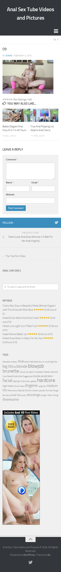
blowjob (36, 366)
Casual (22, 372)
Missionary (12, 390)
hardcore (46, 380)
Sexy (8, 395)
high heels (8, 385)
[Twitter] (56, 223)
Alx (48, 554)
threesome (11, 399)
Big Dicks (53, 362)
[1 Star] (4, 99)
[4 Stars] (10, 99)
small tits (15, 395)
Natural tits (23, 390)
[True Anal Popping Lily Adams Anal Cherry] (44, 115)
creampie (54, 372)
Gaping (16, 381)
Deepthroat (12, 376)
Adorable (6, 362)
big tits (8, 366)
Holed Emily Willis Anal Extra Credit (21, 317)
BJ (15, 367)
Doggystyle (27, 376)
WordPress (29, 554)
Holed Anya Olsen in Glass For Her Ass (23, 338)
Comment (11, 159)
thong (55, 395)
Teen (49, 395)
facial (7, 380)
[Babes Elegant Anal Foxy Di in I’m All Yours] (16, 115)
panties (42, 390)
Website (10, 194)
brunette (11, 371)
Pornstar (49, 391)
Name (10, 182)
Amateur (14, 362)
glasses (34, 381)
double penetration (43, 376)
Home (16, 386)
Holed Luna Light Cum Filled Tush (20, 326)
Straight (44, 395)
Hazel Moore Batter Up (15, 334)
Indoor (22, 386)
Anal (21, 361)
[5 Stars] (12, 99)
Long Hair (42, 386)
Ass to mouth (44, 362)
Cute (4, 376)
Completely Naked (41, 372)
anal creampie (31, 361)
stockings (33, 395)
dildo (20, 376)
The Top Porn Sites (16, 256)
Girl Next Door (24, 381)
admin (9, 55)
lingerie (31, 385)
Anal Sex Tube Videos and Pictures (30, 13)
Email (35, 182)
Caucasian (29, 372)
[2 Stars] (6, 99)
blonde (21, 366)
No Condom (33, 390)
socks (23, 395)
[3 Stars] (8, 99)
